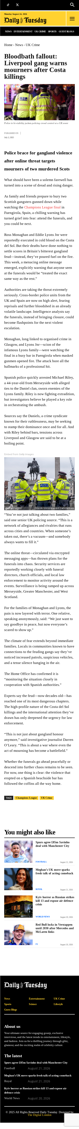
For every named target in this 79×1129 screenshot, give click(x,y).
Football (41, 862)
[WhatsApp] (51, 135)
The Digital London (39, 1115)
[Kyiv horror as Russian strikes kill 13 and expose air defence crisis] (18, 906)
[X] (17, 5)
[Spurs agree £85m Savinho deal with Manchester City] (18, 852)
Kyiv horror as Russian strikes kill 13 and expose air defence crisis (55, 900)
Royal (39, 889)
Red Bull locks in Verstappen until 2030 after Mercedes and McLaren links (55, 928)
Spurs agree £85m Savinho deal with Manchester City (53, 844)
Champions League (26, 797)
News (19, 45)
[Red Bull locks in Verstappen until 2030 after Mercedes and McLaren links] (18, 934)
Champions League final (43, 207)
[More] (70, 135)
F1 (37, 944)
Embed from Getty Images (19, 454)
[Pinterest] (60, 135)
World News (43, 916)
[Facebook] (31, 135)
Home (8, 45)
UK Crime (33, 45)
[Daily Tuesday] (27, 20)
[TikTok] (8, 5)
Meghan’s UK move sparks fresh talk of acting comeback (54, 871)
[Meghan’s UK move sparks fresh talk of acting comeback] (18, 879)
